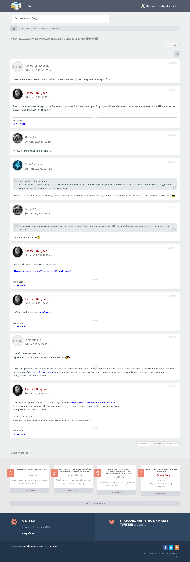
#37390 (172, 63)
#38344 (172, 206)
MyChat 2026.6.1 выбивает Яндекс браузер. (161, 471)
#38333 (172, 134)
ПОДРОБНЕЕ (30, 490)
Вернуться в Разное (22, 452)
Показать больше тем (95, 503)
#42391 (172, 248)
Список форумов (29, 28)
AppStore (44, 312)
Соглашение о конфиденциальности (28, 546)
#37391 (172, 90)
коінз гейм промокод (41, 372)
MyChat (44, 28)
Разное (55, 28)
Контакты (52, 546)
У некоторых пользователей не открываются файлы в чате (75, 471)
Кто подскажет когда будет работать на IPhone (54, 39)
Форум (29, 5)
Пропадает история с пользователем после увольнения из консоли (118, 472)
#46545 (172, 296)
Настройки (142, 443)
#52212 (172, 337)
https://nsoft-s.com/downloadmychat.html (93, 402)
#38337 (172, 161)
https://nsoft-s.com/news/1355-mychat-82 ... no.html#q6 (42, 271)
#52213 (172, 386)
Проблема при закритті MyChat (31, 470)
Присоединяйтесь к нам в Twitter (144, 523)
